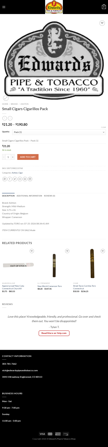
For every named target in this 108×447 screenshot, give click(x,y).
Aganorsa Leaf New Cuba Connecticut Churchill (13, 287)
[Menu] (3, 7)
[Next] (106, 273)
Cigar (20, 173)
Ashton (25, 104)
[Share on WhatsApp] (4, 179)
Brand (14, 104)
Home (5, 104)
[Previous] (2, 273)
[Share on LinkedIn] (30, 179)
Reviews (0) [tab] (49, 196)
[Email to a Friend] (20, 179)
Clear (103, 127)
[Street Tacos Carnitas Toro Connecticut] (89, 264)
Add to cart (28, 157)
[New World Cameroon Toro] (54, 264)
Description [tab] (8, 196)
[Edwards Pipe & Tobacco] (54, 7)
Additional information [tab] (29, 196)
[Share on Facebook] (9, 179)
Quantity (5, 132)
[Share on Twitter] (15, 179)
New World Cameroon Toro (50, 286)
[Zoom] (6, 98)
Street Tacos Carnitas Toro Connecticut (84, 287)
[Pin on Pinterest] (25, 179)
